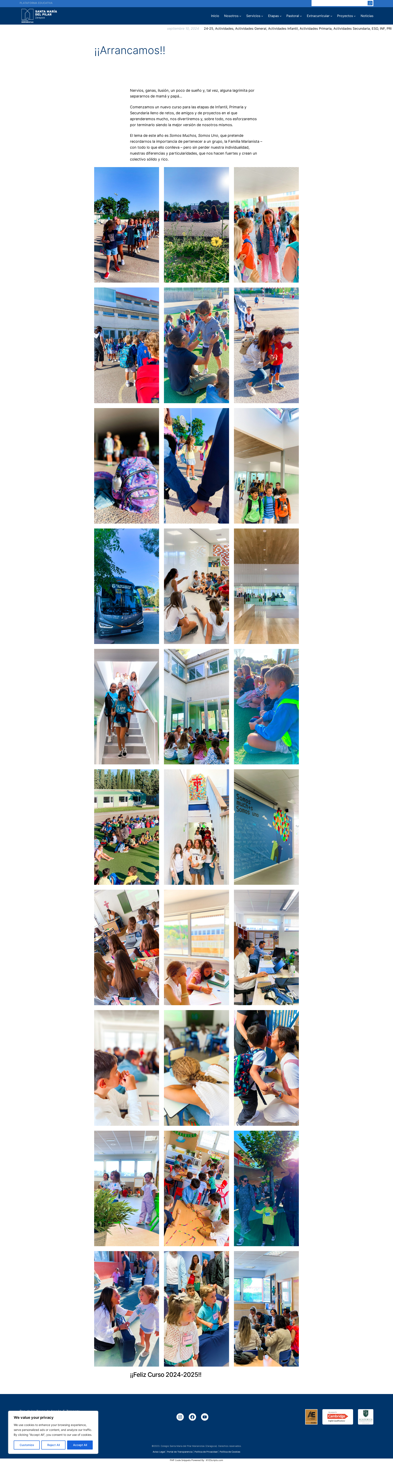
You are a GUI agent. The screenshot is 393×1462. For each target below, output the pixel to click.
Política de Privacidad (206, 1451)
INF (382, 28)
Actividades (224, 28)
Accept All (80, 1445)
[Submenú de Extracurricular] (331, 16)
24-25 (208, 28)
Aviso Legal (159, 1451)
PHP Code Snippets (180, 1460)
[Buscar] (370, 3)
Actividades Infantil (283, 28)
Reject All (53, 1445)
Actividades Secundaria (351, 28)
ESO (375, 28)
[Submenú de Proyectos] (355, 16)
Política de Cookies (230, 1451)
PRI (389, 28)
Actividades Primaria (316, 28)
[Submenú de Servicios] (262, 16)
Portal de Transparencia (179, 1451)
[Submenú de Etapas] (281, 16)
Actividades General (250, 28)
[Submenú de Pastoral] (301, 16)
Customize (27, 1445)
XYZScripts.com (214, 1460)
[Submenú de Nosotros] (240, 16)
